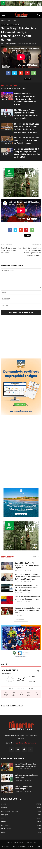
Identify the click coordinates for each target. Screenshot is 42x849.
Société (4, 807)
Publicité (9, 842)
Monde (4, 821)
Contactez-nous (30, 842)
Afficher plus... (20, 620)
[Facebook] (11, 749)
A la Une (4, 99)
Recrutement (18, 842)
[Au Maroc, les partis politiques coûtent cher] (7, 778)
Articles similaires (9, 85)
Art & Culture (5, 24)
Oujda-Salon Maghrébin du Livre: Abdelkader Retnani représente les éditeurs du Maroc (32, 251)
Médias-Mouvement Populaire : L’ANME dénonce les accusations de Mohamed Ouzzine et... (27, 576)
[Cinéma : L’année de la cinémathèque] (7, 789)
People (3, 832)
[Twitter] (24, 749)
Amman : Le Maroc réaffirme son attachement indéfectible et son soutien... (27, 610)
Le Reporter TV (15, 24)
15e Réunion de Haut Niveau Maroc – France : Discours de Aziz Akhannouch (26, 140)
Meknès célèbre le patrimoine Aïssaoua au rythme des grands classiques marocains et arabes (25, 99)
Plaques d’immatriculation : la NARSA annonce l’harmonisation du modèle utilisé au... (27, 588)
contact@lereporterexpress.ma (24, 743)
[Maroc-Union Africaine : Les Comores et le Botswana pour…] (7, 767)
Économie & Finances (5, 154)
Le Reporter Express (10, 43)
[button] (38, 15)
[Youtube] (30, 749)
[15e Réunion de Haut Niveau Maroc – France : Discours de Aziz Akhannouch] (7, 140)
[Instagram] (18, 749)
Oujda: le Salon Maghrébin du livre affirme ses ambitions (11, 250)
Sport (3, 818)
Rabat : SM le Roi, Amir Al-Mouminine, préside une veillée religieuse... (26, 565)
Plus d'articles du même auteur (13, 89)
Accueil (3, 21)
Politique (4, 814)
